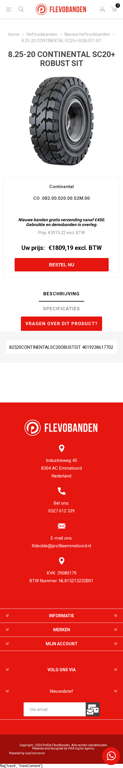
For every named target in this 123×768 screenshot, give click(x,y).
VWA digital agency (81, 748)
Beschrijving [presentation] (61, 294)
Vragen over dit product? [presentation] (61, 323)
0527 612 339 (61, 511)
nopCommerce (35, 753)
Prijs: (42, 232)
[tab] (61, 294)
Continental (61, 186)
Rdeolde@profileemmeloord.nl (61, 546)
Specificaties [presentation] (61, 308)
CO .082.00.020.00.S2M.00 (61, 198)
